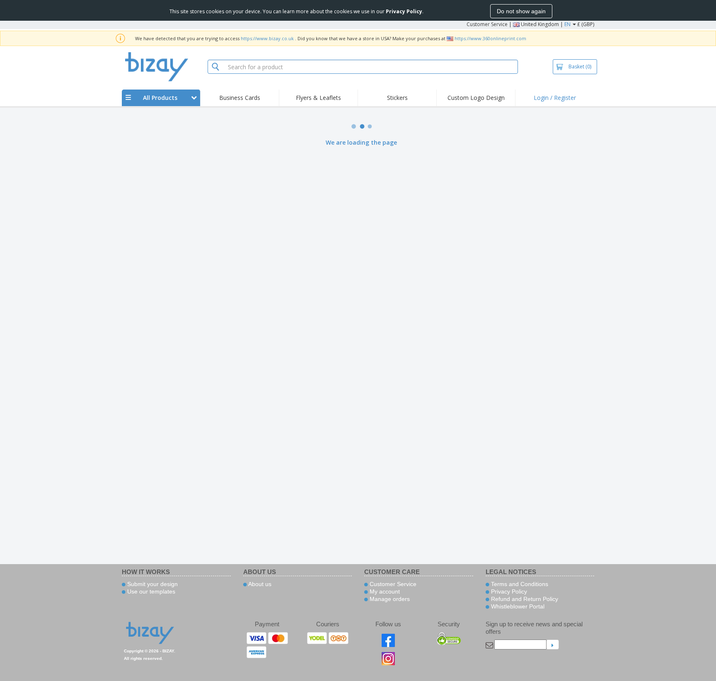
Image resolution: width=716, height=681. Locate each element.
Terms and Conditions (518, 584)
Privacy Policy (508, 591)
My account (384, 591)
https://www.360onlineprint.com (490, 38)
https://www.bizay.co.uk (267, 38)
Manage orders (389, 599)
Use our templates (150, 591)
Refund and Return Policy (523, 599)
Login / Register (555, 98)
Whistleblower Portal (516, 606)
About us (259, 584)
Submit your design (152, 584)
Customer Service (487, 24)
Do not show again (521, 11)
